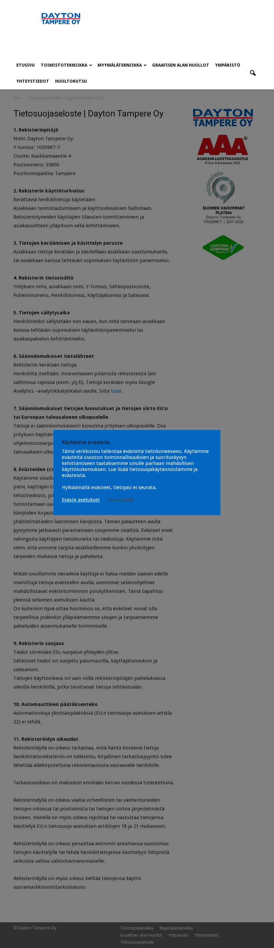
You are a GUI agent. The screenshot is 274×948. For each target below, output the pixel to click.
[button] (253, 73)
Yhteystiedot (32, 81)
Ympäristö (227, 65)
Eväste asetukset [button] (81, 500)
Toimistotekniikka (64, 65)
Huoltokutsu (71, 81)
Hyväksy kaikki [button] (120, 499)
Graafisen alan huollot (180, 65)
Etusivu (25, 65)
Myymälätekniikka (120, 65)
